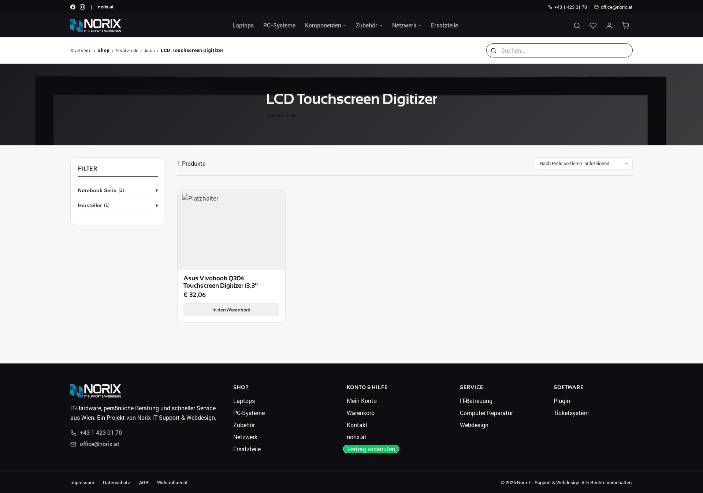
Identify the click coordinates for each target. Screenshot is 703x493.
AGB (143, 482)
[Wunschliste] (593, 25)
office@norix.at (617, 7)
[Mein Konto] (609, 25)
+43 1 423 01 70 (570, 7)
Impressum (82, 482)
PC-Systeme (279, 25)
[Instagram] (82, 7)
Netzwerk (404, 25)
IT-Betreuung (476, 400)
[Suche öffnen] (577, 25)
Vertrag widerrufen (371, 449)
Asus (149, 50)
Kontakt (357, 425)
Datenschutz (116, 482)
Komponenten (323, 25)
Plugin (562, 400)
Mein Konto (362, 400)
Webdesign (474, 425)
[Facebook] (72, 7)
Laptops (243, 25)
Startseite (81, 50)
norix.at (106, 7)
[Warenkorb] (625, 25)
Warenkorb (361, 413)
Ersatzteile (444, 25)
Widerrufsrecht (172, 482)
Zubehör (366, 25)
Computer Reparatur (486, 413)
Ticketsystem (571, 413)
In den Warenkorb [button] (231, 310)
